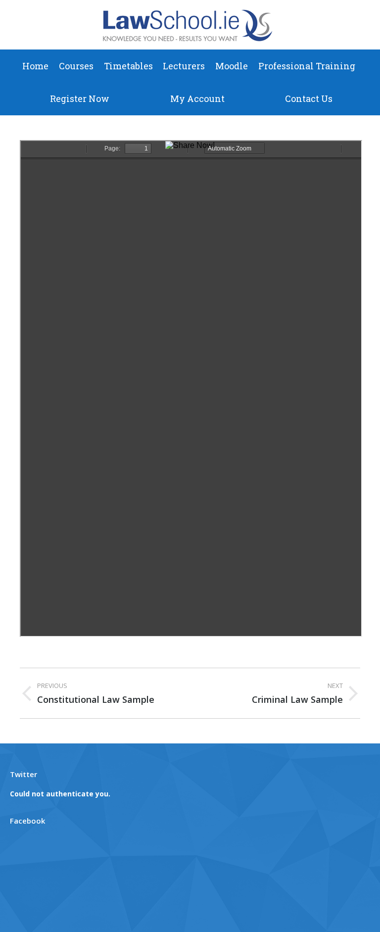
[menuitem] (35, 65)
